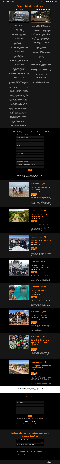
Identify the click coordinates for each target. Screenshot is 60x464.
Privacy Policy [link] (33, 172)
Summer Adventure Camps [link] (48, 1)
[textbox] (30, 137)
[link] (8, 1)
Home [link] (41, 1)
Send (30, 169)
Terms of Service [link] (39, 172)
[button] (56, 1)
